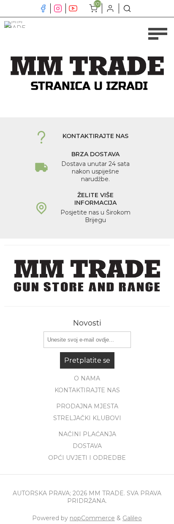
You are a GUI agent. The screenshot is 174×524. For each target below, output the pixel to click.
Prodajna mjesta (87, 406)
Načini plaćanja (87, 434)
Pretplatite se (87, 360)
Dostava (87, 446)
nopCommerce (92, 518)
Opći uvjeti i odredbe (87, 458)
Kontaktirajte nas (87, 390)
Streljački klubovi (87, 418)
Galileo (132, 518)
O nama (87, 378)
